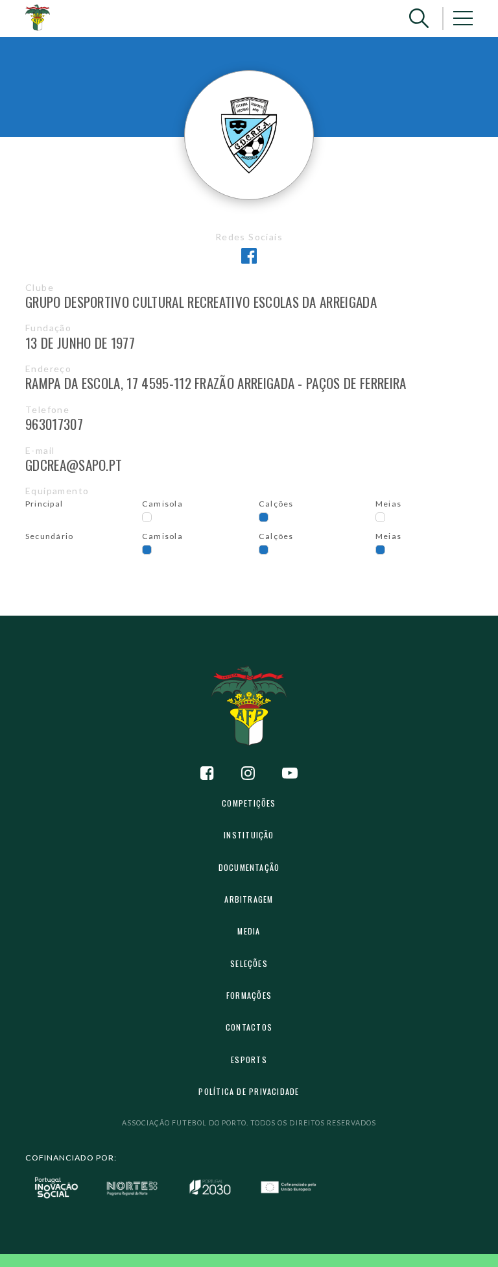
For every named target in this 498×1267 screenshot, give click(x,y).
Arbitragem (248, 899)
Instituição (249, 835)
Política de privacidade (248, 1091)
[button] (419, 18)
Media (248, 931)
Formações (249, 995)
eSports (249, 1059)
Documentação (249, 867)
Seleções (249, 963)
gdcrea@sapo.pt (73, 465)
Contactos (249, 1027)
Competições (249, 803)
